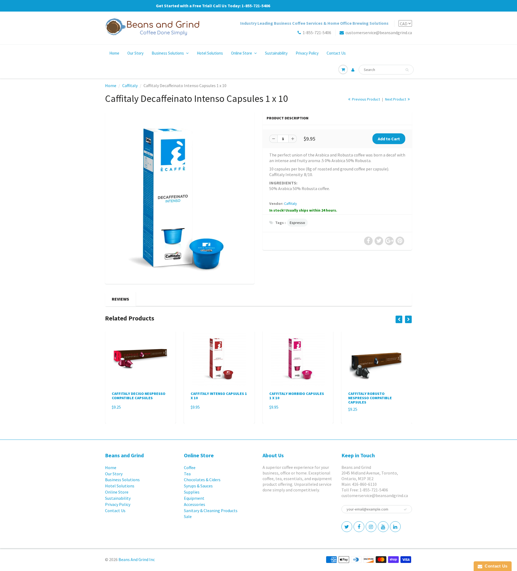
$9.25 (116, 407)
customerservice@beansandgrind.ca (378, 32)
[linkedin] (395, 526)
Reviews (120, 299)
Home (114, 53)
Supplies (192, 492)
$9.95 (195, 407)
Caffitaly (130, 85)
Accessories (194, 504)
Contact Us (336, 53)
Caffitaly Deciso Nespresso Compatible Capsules (138, 395)
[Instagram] (371, 526)
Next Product (396, 99)
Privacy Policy (307, 53)
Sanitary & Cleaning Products (210, 510)
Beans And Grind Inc (136, 559)
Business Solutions (168, 53)
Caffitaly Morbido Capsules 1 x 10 (296, 395)
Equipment (194, 498)
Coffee (189, 467)
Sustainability (276, 53)
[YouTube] (383, 526)
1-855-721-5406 (317, 32)
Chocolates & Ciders (202, 479)
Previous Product (365, 99)
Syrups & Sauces (198, 485)
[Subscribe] (405, 509)
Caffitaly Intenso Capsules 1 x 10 (219, 395)
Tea (187, 473)
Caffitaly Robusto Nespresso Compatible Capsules (370, 398)
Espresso (297, 222)
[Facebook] (359, 526)
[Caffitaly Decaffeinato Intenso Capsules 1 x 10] (180, 197)
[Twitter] (346, 526)
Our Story (135, 53)
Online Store (241, 53)
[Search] (407, 70)
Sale (188, 516)
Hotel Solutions (210, 53)
